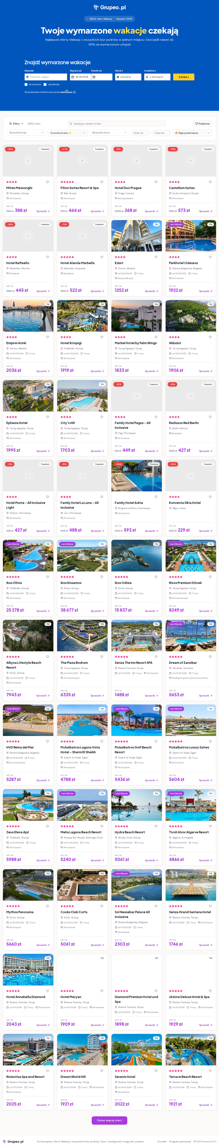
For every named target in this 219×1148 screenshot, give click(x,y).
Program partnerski (180, 1141)
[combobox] (68, 132)
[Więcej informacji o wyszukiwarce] (74, 92)
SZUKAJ (184, 77)
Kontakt (162, 1141)
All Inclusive (35, 84)
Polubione (204, 123)
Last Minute (53, 84)
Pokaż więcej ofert (109, 1120)
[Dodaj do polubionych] (47, 182)
